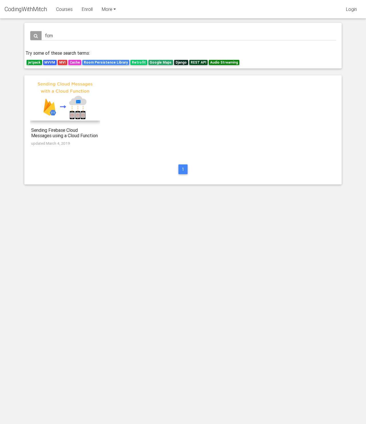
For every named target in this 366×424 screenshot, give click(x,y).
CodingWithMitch (26, 9)
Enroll (87, 9)
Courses (64, 9)
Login (351, 9)
